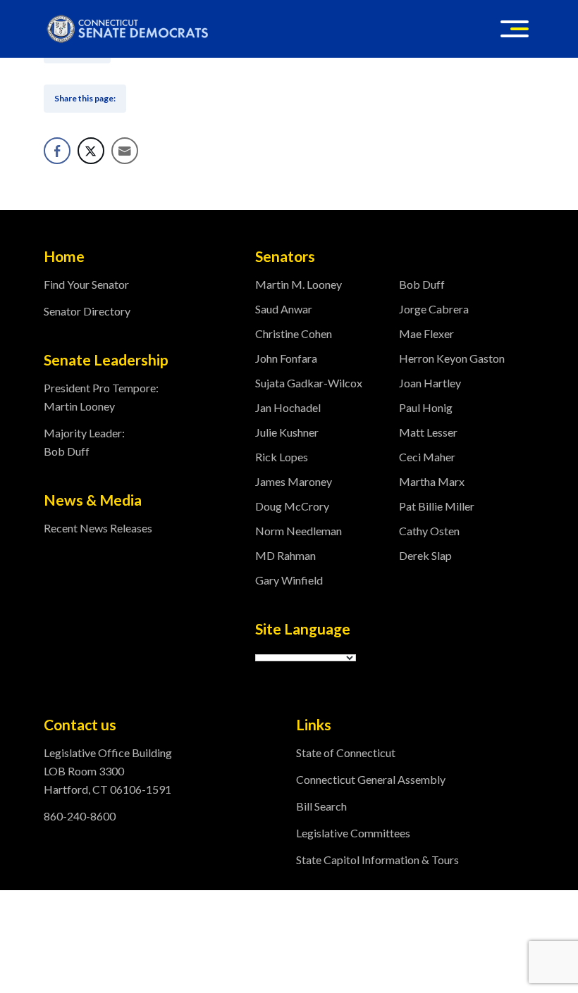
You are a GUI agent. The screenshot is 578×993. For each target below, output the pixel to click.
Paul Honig (426, 407)
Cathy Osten (429, 530)
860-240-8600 (80, 816)
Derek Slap (425, 555)
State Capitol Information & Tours (377, 859)
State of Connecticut (345, 752)
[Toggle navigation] (514, 29)
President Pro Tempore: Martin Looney (101, 397)
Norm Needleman (298, 530)
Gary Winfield (289, 580)
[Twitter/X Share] (91, 150)
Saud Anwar (283, 309)
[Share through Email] (124, 150)
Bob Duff (422, 284)
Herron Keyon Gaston (452, 358)
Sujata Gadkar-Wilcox (308, 382)
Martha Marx (432, 481)
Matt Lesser (428, 432)
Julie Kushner (287, 432)
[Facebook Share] (57, 150)
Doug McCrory (292, 506)
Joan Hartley (430, 382)
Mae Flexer (426, 333)
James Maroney (293, 481)
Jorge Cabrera (434, 309)
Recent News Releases (98, 528)
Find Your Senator (86, 284)
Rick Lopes (281, 456)
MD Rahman (285, 555)
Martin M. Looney (298, 284)
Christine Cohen (293, 333)
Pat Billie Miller (436, 506)
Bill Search (321, 806)
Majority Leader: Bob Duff (84, 442)
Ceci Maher (427, 456)
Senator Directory (87, 311)
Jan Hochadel (288, 407)
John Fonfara (286, 358)
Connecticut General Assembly (370, 779)
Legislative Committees (353, 832)
